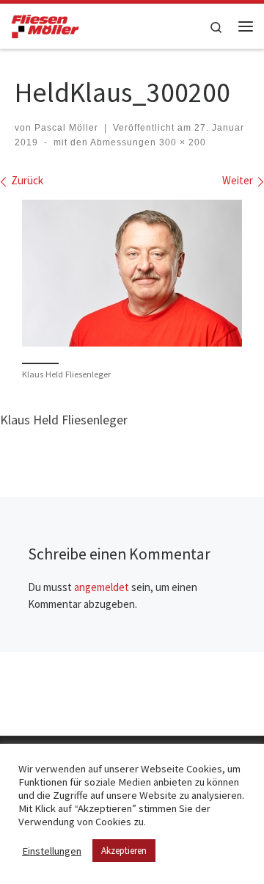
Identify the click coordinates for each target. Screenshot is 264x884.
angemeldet (101, 587)
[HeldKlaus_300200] (132, 273)
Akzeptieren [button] (124, 850)
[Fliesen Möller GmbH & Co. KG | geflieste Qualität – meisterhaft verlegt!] (45, 24)
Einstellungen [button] (51, 851)
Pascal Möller (66, 128)
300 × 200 (181, 142)
